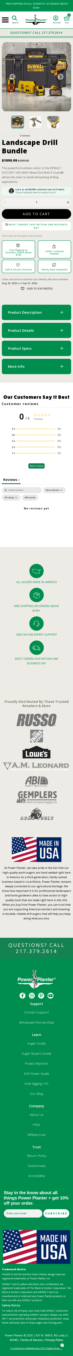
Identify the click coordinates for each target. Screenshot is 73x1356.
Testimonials (37, 1166)
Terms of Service (31, 1340)
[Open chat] (62, 1345)
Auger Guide (36, 1043)
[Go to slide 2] (35, 122)
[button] (36, 429)
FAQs (36, 1124)
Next (60, 77)
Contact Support (36, 1012)
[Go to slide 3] (53, 122)
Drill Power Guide (36, 1073)
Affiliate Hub (36, 1135)
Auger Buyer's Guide (36, 1053)
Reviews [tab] (11, 479)
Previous (12, 77)
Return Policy (36, 1155)
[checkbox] (30, 498)
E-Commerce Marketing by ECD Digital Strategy (36, 1348)
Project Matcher (36, 1063)
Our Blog (36, 1093)
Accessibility (36, 1176)
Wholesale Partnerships (36, 1022)
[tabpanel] (36, 516)
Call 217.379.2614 (47, 33)
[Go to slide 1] (17, 122)
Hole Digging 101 (36, 1083)
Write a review (36, 465)
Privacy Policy (54, 1340)
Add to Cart (36, 214)
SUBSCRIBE (56, 1213)
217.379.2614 (36, 951)
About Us (36, 1114)
